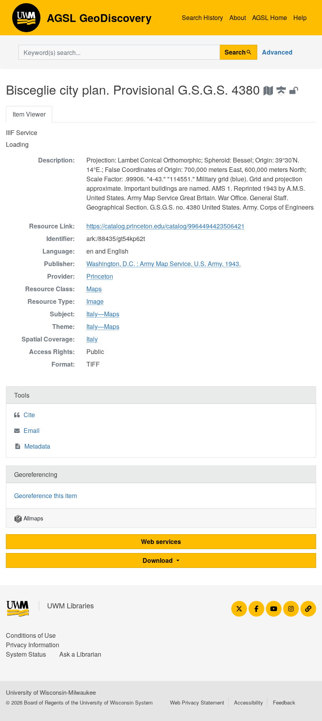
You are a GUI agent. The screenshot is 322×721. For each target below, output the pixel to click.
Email (32, 430)
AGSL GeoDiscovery (26, 20)
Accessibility (248, 702)
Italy (92, 338)
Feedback (284, 702)
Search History (202, 17)
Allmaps (32, 518)
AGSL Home (269, 17)
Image (95, 301)
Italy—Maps (102, 313)
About (237, 17)
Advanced (277, 52)
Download (158, 560)
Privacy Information (32, 644)
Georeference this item (45, 495)
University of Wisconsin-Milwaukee (51, 692)
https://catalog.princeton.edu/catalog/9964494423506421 (165, 225)
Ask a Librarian (80, 654)
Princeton (99, 276)
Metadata (37, 446)
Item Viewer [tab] (29, 114)
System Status (26, 654)
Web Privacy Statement (197, 702)
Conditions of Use (31, 635)
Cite (29, 414)
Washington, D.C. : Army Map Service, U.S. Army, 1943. (163, 263)
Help (300, 17)
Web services (161, 541)
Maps (94, 288)
